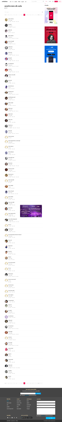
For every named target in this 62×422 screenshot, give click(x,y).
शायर (10, 1)
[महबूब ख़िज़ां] (6, 371)
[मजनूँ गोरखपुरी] (6, 332)
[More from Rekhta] (53, 1)
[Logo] (5, 2)
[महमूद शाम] (6, 354)
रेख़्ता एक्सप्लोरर (19, 408)
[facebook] (7, 417)
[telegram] (16, 417)
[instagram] (14, 417)
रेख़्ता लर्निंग (28, 406)
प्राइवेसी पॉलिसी (8, 420)
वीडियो (19, 1)
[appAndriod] (23, 417)
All (5, 14)
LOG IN (50, 1)
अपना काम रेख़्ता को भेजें (10, 408)
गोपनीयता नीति (27, 395)
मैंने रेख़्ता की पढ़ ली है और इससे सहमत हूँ (28, 395)
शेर (12, 1)
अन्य (25, 1)
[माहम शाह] (6, 377)
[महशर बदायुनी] (6, 343)
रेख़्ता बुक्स (28, 408)
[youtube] (12, 417)
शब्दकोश (15, 1)
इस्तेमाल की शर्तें (13, 420)
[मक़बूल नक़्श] (6, 305)
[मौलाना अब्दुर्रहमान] (6, 295)
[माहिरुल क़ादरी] (6, 366)
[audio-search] (43, 1)
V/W (38, 14)
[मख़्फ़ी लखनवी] (6, 321)
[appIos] (29, 417)
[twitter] (10, 417)
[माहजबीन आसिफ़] (6, 360)
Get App (56, 1)
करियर (18, 406)
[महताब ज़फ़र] (6, 338)
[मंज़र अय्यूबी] (6, 311)
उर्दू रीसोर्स (8, 406)
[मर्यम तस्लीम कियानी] (6, 301)
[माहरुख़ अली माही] (6, 349)
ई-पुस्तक (22, 1)
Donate (60, 1)
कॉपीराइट (17, 420)
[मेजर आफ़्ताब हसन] (6, 326)
